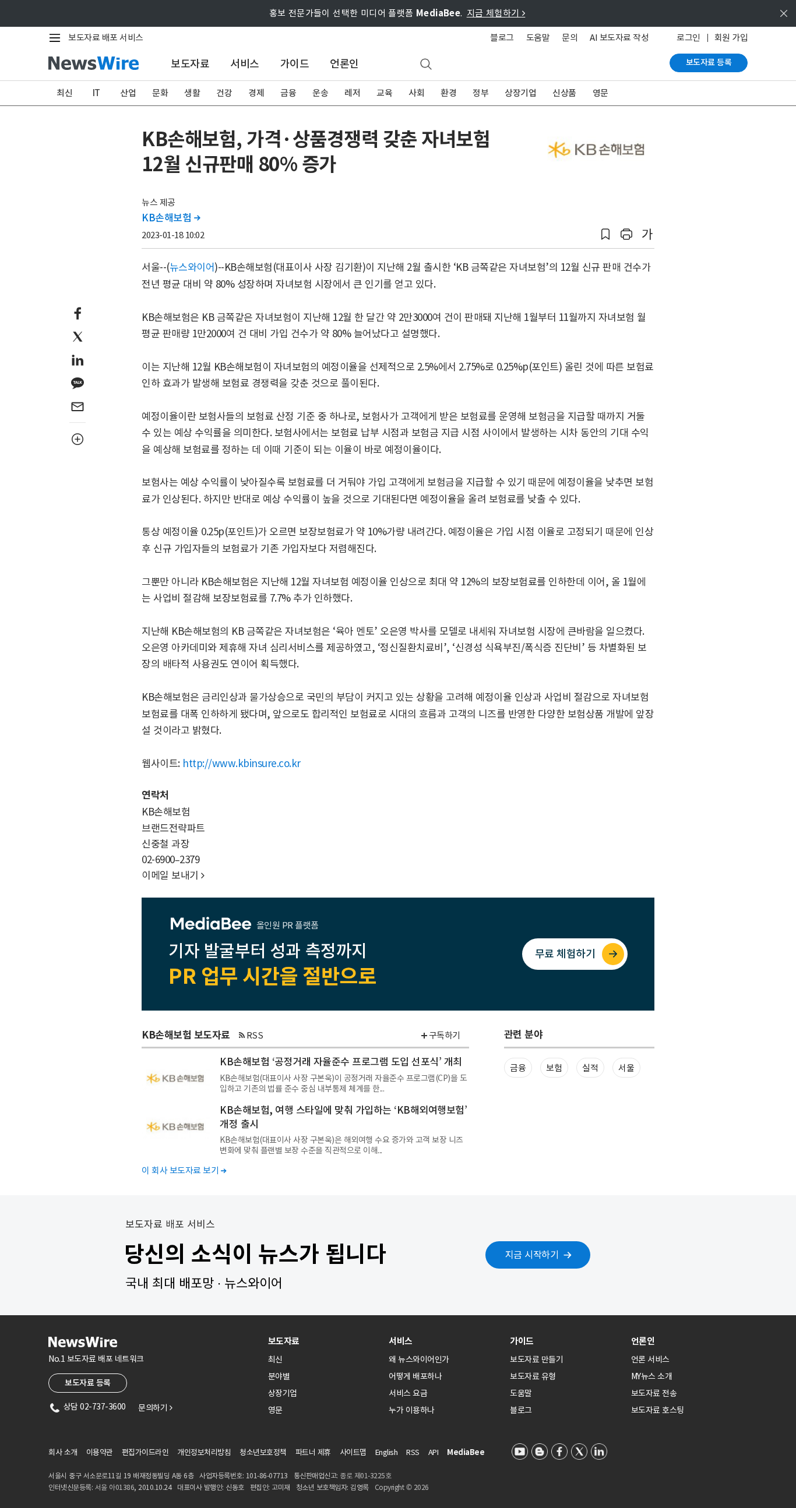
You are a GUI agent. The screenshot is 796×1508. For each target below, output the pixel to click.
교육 (384, 92)
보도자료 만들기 (536, 1359)
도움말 (538, 37)
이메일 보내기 (173, 875)
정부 (480, 92)
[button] (605, 234)
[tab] (324, 1341)
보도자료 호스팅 (657, 1410)
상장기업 (520, 92)
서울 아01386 (115, 1487)
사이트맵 (353, 1452)
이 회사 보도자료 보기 (184, 1170)
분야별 (279, 1376)
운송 (320, 92)
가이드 (294, 63)
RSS (254, 1035)
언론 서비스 (650, 1359)
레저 (352, 92)
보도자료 (190, 63)
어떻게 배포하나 (415, 1376)
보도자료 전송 (654, 1393)
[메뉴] (57, 38)
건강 (224, 92)
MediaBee (465, 1452)
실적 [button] (590, 1067)
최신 (64, 92)
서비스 (244, 63)
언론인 (344, 63)
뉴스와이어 (192, 267)
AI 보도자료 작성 (619, 37)
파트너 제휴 (313, 1452)
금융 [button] (518, 1067)
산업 (128, 92)
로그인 (688, 37)
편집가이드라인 (145, 1452)
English (386, 1452)
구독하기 (444, 1035)
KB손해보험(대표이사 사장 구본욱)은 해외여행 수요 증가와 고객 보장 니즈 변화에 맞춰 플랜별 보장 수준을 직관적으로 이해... (341, 1145)
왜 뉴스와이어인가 (419, 1359)
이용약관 (99, 1452)
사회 (416, 92)
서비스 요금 (408, 1393)
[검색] (426, 64)
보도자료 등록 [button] (88, 1383)
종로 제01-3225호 (365, 1475)
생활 (192, 92)
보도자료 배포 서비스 (105, 37)
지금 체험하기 (496, 13)
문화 (160, 92)
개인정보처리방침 (204, 1452)
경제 (256, 92)
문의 (569, 37)
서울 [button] (626, 1067)
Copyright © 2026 (402, 1487)
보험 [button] (554, 1067)
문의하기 (155, 1408)
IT (96, 92)
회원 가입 (731, 37)
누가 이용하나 (412, 1410)
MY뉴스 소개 (651, 1376)
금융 (288, 92)
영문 (600, 92)
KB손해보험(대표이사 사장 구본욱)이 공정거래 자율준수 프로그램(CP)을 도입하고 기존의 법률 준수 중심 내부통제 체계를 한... (343, 1083)
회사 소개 (63, 1452)
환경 (448, 92)
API (433, 1452)
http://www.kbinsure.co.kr (241, 763)
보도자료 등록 (709, 62)
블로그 (502, 37)
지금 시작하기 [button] (532, 1254)
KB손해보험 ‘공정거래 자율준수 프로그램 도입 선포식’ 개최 (341, 1061)
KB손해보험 (171, 217)
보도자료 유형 (533, 1376)
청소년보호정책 (263, 1452)
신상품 (564, 92)
